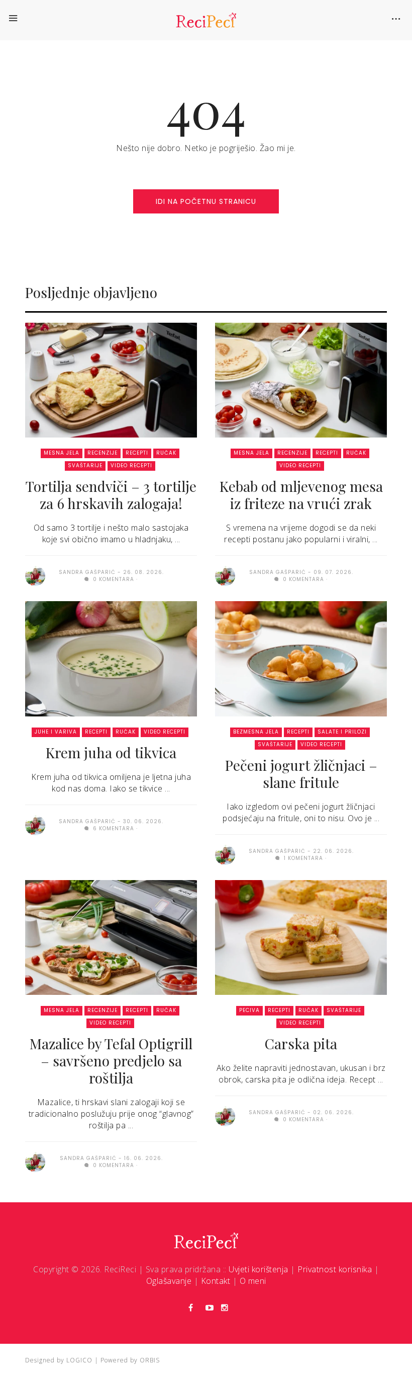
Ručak (166, 453)
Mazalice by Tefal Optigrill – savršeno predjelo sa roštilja (111, 1060)
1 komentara (302, 858)
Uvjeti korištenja (258, 1269)
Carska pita (301, 1043)
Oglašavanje (169, 1280)
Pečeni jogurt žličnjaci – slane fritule (301, 773)
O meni (253, 1280)
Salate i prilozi (342, 732)
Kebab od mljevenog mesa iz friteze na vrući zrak (301, 495)
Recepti (137, 453)
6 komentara (112, 828)
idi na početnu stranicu (206, 201)
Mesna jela (61, 453)
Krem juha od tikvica (111, 752)
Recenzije (102, 453)
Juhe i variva (56, 732)
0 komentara (112, 579)
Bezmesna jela (256, 732)
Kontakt (216, 1280)
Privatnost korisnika (334, 1269)
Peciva (249, 1010)
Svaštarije (85, 465)
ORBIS (150, 1360)
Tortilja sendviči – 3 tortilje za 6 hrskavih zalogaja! (111, 495)
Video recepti (131, 465)
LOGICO (79, 1360)
